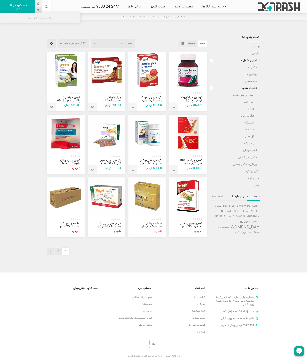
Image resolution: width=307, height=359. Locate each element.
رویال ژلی (249, 102)
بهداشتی (255, 47)
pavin (255, 222)
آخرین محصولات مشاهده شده (135, 318)
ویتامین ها (251, 74)
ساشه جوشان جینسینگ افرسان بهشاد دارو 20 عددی (151, 228)
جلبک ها (249, 130)
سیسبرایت (223, 227)
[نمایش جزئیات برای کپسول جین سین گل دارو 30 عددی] (106, 133)
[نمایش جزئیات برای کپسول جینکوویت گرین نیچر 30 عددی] (188, 70)
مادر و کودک (253, 178)
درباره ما (200, 332)
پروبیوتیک (249, 144)
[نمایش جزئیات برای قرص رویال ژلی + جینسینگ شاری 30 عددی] (106, 196)
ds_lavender (229, 211)
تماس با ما (199, 297)
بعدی (50, 251)
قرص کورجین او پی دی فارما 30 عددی (190, 225)
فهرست (182, 44)
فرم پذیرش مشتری (142, 297)
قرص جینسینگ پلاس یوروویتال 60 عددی (68, 100)
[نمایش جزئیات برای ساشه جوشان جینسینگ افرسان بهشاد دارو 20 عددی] (147, 196)
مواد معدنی (251, 81)
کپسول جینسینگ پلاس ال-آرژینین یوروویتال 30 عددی (150, 100)
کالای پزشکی (253, 171)
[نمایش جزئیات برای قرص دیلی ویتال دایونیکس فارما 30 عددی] (66, 133)
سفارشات (147, 304)
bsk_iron (229, 206)
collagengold (249, 211)
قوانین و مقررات (196, 325)
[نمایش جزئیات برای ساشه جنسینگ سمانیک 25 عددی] (66, 196)
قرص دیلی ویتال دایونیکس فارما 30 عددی (69, 163)
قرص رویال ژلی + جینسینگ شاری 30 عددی (109, 226)
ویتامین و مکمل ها (166, 16)
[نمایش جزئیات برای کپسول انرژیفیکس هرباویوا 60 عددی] (147, 133)
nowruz (220, 217)
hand (230, 217)
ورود (35, 3)
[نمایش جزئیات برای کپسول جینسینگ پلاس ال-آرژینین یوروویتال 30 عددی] (147, 70)
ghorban (253, 217)
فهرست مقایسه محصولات (51, 43)
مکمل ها (252, 67)
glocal (241, 217)
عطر (257, 185)
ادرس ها (147, 311)
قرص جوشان (250, 151)
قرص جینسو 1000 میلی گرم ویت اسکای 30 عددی (190, 163)
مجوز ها (201, 304)
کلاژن (251, 109)
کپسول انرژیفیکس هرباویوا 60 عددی (150, 162)
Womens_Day (245, 227)
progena (244, 222)
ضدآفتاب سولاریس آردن (247, 233)
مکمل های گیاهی (247, 157)
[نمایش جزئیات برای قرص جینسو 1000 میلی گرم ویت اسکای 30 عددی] (188, 133)
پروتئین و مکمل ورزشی (245, 164)
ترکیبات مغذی (144, 16)
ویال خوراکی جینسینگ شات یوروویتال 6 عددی (110, 100)
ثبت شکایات (198, 311)
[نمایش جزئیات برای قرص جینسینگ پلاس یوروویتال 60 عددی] (66, 70)
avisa (255, 206)
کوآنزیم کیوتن (247, 116)
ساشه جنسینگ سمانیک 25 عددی (69, 225)
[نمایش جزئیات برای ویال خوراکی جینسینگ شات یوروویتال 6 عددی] (106, 70)
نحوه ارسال (199, 318)
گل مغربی (249, 137)
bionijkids (243, 206)
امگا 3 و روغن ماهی (243, 95)
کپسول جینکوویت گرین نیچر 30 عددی (191, 100)
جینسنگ (249, 123)
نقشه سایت (145, 325)
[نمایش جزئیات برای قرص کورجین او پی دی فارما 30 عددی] (188, 196)
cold (218, 206)
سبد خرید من (18, 7)
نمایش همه (217, 196)
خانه (183, 16)
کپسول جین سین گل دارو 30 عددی (110, 162)
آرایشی (256, 54)
